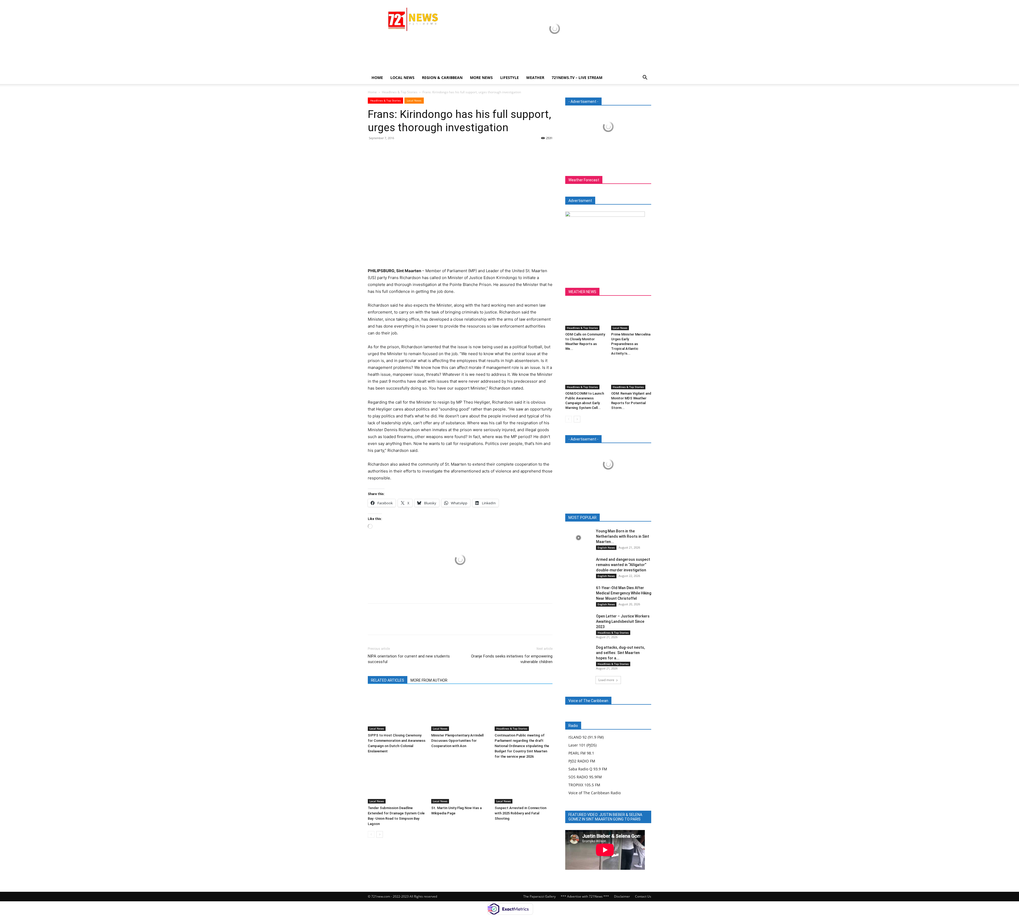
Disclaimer (622, 896)
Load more (606, 680)
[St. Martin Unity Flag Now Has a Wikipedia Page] (460, 784)
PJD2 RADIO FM (581, 760)
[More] (422, 150)
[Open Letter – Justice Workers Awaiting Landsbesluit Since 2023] (578, 623)
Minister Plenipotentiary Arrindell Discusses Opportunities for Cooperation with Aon (457, 740)
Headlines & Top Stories (399, 92)
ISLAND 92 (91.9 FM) (586, 737)
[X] (385, 150)
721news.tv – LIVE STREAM (577, 77)
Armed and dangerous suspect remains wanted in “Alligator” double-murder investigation (623, 564)
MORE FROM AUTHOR (429, 680)
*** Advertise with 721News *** (585, 896)
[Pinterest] (397, 150)
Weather (535, 77)
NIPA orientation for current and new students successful (409, 659)
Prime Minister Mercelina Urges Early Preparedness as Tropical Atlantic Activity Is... (630, 343)
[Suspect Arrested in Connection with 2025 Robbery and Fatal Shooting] (523, 784)
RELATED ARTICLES (387, 680)
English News (606, 547)
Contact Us (643, 896)
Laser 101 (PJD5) (582, 745)
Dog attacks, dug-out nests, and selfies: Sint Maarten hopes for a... (620, 652)
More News (481, 77)
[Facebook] (373, 150)
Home (377, 77)
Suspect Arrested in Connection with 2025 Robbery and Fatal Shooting (520, 813)
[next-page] (379, 834)
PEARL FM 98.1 (581, 753)
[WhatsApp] (409, 150)
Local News (402, 77)
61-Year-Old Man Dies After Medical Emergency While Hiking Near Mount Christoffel (623, 593)
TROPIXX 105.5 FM (584, 784)
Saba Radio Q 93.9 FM (587, 768)
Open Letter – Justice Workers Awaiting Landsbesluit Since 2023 (623, 621)
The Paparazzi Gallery (539, 896)
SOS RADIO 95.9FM (585, 776)
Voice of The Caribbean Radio (594, 792)
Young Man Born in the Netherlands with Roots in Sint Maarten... (622, 536)
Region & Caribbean (442, 77)
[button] (644, 78)
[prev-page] (371, 834)
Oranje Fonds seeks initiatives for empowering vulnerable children (511, 659)
